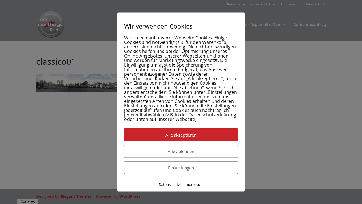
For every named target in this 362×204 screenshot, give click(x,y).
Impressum (194, 184)
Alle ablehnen (181, 151)
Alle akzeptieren (181, 135)
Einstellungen (181, 168)
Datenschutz (169, 184)
